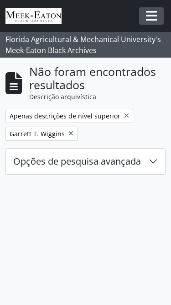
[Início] (37, 16)
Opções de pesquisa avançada (77, 161)
